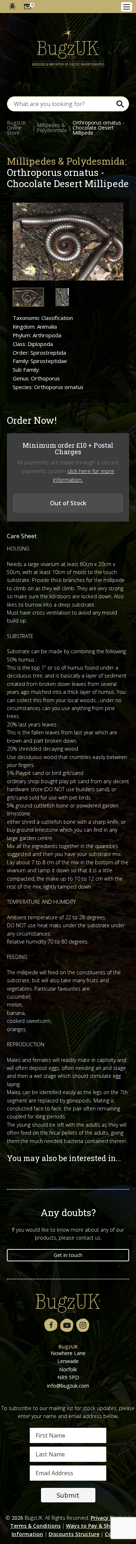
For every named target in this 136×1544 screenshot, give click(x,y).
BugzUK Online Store (16, 127)
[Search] (120, 103)
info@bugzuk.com (68, 1385)
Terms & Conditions (35, 1525)
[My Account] (12, 6)
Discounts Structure (74, 1534)
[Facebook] (50, 1325)
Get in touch (68, 1255)
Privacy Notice (109, 1517)
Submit (68, 1495)
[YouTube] (66, 1326)
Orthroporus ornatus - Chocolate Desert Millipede (98, 127)
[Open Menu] (126, 6)
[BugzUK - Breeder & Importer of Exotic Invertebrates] (68, 44)
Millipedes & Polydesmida (52, 128)
